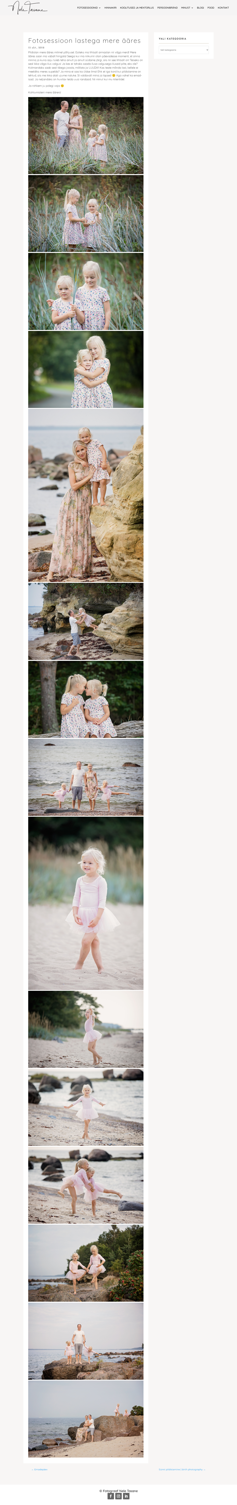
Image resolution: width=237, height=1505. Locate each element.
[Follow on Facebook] (111, 1496)
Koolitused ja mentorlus (137, 7)
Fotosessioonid (87, 7)
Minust (185, 7)
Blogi (200, 7)
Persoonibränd (167, 7)
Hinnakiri (110, 7)
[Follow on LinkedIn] (126, 1496)
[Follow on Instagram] (118, 1496)
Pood (210, 7)
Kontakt (223, 7)
